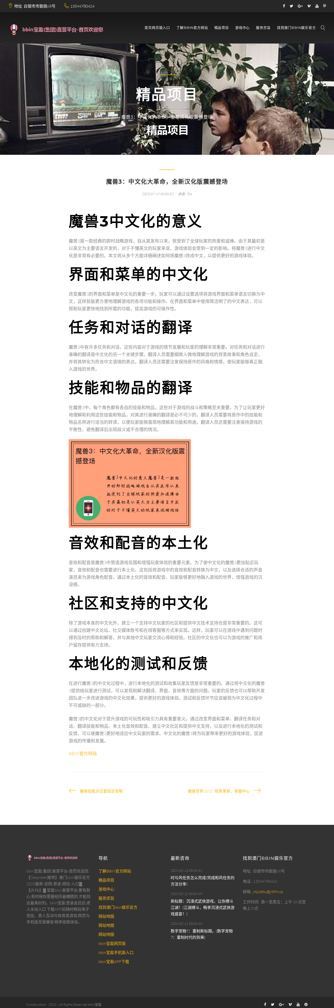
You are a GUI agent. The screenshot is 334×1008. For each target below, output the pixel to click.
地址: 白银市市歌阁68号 (35, 6)
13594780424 (82, 6)
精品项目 (221, 28)
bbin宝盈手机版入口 (116, 952)
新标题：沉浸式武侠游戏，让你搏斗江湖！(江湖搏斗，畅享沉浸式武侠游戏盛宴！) (202, 907)
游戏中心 (242, 28)
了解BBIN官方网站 (192, 28)
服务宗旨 (263, 28)
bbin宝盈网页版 (112, 943)
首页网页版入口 (157, 28)
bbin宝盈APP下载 (114, 961)
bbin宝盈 (94, 1004)
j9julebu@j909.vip (268, 891)
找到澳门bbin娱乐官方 (296, 28)
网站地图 (106, 916)
